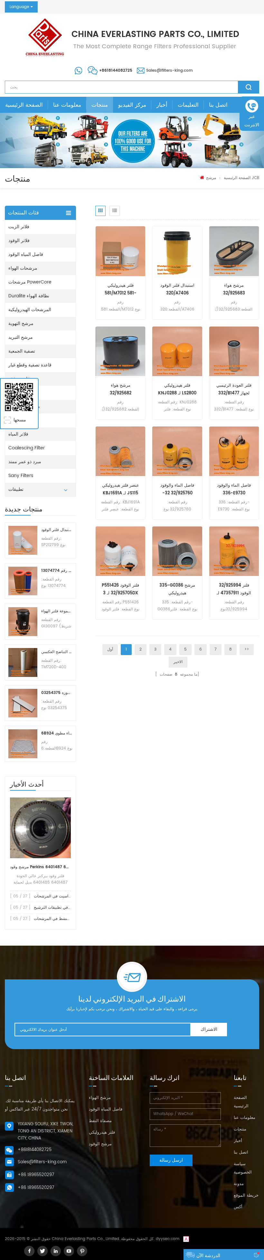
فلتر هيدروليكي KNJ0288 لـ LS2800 (177, 389)
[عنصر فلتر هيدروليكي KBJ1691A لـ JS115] (120, 451)
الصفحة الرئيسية (24, 105)
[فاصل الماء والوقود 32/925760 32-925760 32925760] (177, 451)
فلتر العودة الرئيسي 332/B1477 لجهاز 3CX (233, 389)
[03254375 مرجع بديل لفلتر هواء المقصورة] (22, 703)
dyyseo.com (167, 1239)
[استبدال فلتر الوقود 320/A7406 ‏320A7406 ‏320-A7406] (177, 251)
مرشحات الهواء (22, 268)
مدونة (239, 1184)
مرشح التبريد (20, 337)
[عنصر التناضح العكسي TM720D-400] (22, 662)
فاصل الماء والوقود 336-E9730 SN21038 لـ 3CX (234, 489)
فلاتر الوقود (19, 240)
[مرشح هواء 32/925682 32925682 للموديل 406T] (120, 351)
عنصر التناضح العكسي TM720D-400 (57, 652)
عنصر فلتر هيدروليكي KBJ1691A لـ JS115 (120, 489)
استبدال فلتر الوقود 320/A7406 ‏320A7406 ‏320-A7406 (177, 289)
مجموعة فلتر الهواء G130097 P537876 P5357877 (57, 611)
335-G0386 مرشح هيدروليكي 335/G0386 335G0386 (177, 589)
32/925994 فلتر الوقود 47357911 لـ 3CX (234, 589)
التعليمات (188, 105)
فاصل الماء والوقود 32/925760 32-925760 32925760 (177, 489)
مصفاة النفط (100, 1121)
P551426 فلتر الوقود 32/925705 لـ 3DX (120, 589)
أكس (238, 1207)
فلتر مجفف (19, 378)
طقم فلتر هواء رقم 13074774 (57, 571)
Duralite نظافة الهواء (28, 296)
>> (246, 649)
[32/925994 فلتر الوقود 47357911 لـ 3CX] (234, 551)
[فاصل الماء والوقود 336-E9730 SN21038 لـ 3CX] (234, 451)
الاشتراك (209, 1029)
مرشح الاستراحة (24, 406)
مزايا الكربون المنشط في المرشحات (64, 919)
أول (110, 649)
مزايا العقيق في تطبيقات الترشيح (61, 908)
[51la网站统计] (186, 1239)
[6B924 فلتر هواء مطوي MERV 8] (22, 743)
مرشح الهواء (100, 1097)
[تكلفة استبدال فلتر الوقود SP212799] (22, 540)
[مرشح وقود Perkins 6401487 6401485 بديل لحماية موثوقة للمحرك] (40, 827)
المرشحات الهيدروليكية (29, 309)
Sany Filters (20, 475)
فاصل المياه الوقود (25, 254)
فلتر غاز (15, 392)
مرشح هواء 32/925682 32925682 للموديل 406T (120, 389)
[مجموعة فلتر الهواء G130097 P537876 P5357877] (22, 621)
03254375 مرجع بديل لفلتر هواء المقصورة (57, 693)
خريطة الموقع (246, 1195)
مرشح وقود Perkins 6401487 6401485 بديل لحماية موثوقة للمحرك (40, 867)
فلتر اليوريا (18, 420)
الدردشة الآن (208, 1255)
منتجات (99, 105)
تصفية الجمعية (21, 351)
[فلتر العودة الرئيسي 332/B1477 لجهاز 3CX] (234, 351)
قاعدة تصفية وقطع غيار (30, 365)
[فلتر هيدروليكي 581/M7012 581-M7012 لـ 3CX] (120, 251)
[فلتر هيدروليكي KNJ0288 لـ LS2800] (177, 351)
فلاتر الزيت (18, 226)
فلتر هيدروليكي (102, 1132)
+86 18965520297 (36, 1175)
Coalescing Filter (26, 448)
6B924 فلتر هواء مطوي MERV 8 (57, 733)
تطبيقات (16, 489)
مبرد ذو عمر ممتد (24, 461)
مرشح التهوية (20, 323)
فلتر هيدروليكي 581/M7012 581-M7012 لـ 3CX (121, 289)
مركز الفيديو (132, 105)
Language (19, 7)
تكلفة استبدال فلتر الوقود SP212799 (57, 530)
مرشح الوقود (100, 1144)
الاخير (178, 662)
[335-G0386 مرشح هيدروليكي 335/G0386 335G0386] (177, 551)
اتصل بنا (218, 105)
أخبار (161, 105)
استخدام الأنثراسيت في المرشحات (62, 896)
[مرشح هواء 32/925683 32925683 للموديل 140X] (234, 251)
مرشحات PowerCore (30, 282)
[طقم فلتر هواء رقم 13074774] (22, 581)
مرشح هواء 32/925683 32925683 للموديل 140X (233, 289)
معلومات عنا (67, 105)
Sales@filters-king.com (169, 71)
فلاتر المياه (18, 434)
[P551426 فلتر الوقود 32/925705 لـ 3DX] (120, 551)
